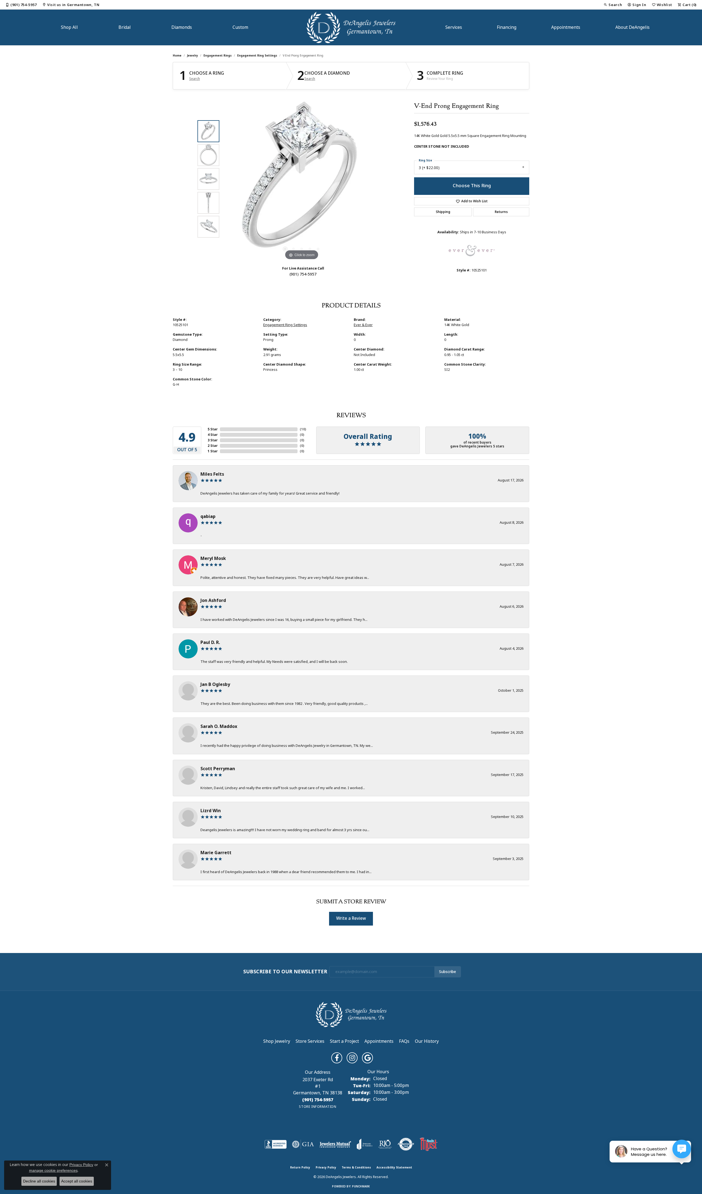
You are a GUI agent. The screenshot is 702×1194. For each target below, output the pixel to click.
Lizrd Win (210, 811)
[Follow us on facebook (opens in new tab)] (336, 1057)
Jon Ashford (213, 600)
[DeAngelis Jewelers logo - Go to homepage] (351, 27)
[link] (21, 4)
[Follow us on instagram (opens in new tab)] (352, 1057)
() (303, 429)
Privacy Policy (326, 1167)
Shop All (69, 27)
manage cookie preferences (53, 1170)
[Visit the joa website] (365, 1144)
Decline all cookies (39, 1181)
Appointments (565, 27)
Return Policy (300, 1167)
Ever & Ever (363, 324)
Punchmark (361, 1186)
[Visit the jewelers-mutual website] (335, 1144)
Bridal (124, 27)
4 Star (213, 434)
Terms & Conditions (356, 1167)
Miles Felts (212, 474)
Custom (240, 27)
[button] (613, 4)
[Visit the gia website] (303, 1144)
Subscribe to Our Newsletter (285, 972)
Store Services (310, 1041)
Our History (427, 1041)
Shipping (443, 211)
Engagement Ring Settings (257, 56)
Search (194, 79)
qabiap (208, 516)
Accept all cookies (76, 1181)
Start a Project (344, 1041)
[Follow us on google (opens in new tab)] (367, 1057)
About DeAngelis (632, 27)
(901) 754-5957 (303, 274)
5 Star (213, 429)
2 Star (213, 445)
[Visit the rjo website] (385, 1144)
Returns (501, 211)
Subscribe (447, 971)
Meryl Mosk (213, 558)
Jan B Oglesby (215, 684)
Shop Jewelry (276, 1041)
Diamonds (181, 27)
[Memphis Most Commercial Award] (428, 1144)
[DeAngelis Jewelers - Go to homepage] (351, 1014)
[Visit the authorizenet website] (405, 1144)
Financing (506, 27)
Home (177, 56)
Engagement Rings (217, 56)
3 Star (213, 440)
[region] (301, 179)
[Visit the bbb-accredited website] (276, 1144)
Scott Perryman (217, 769)
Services (453, 27)
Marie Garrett (215, 853)
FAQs (404, 1041)
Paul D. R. (210, 642)
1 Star (213, 451)
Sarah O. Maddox (218, 726)
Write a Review (351, 918)
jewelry (192, 56)
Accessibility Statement (394, 1167)
